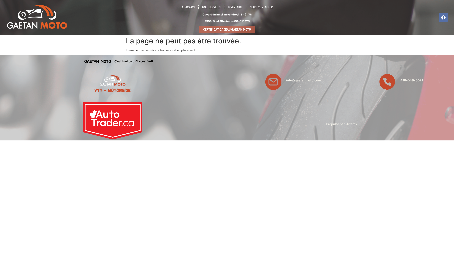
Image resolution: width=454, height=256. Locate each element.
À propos (188, 7)
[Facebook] (443, 17)
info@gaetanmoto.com (303, 80)
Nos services (211, 7)
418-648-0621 (411, 80)
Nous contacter (261, 7)
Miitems (351, 124)
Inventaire (235, 7)
